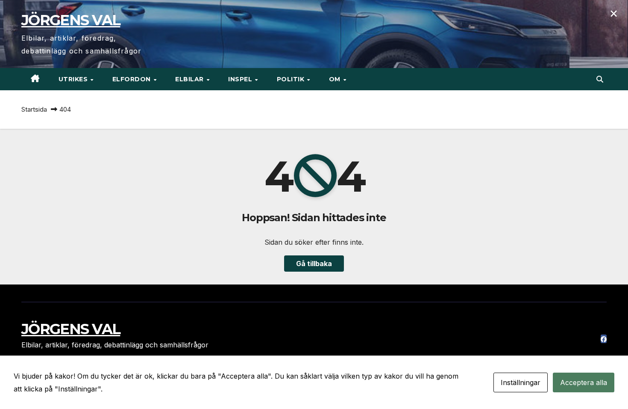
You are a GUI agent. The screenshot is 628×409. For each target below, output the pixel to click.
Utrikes (74, 79)
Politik (291, 79)
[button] (599, 79)
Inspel (241, 79)
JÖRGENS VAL (70, 20)
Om (336, 79)
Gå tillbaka (314, 263)
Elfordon (132, 79)
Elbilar (190, 79)
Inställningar (520, 382)
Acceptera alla (583, 382)
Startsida (34, 109)
